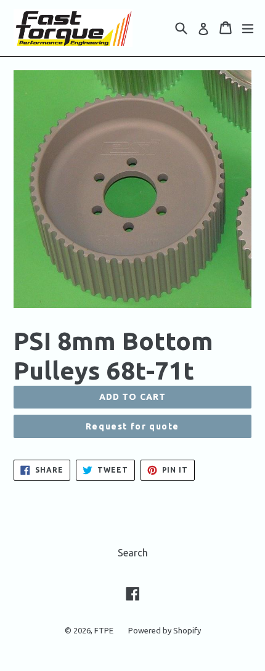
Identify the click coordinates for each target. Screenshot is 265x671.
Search (133, 552)
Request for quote (132, 426)
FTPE (103, 630)
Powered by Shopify (164, 630)
